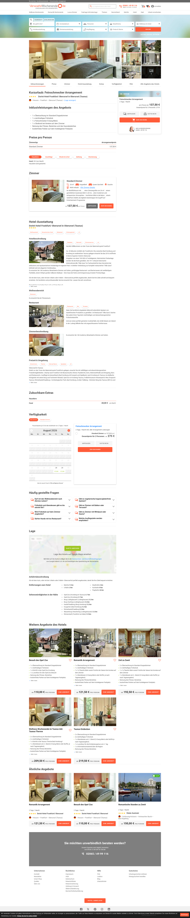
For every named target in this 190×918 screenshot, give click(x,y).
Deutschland (115, 12)
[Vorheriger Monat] (31, 430)
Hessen (36, 100)
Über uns (37, 884)
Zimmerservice (89, 242)
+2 (79, 232)
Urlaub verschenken (154, 12)
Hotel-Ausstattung (84, 84)
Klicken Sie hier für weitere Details (27, 916)
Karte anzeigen (72, 548)
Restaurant (70, 306)
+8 (70, 364)
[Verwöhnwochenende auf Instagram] (102, 909)
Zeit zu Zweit (124, 660)
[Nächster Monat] (68, 430)
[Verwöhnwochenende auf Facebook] (81, 909)
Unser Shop (38, 879)
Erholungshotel (70, 232)
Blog (98, 879)
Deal (142, 12)
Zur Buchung (106, 206)
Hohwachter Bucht (145, 816)
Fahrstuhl (78, 242)
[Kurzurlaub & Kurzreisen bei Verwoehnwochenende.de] (48, 6)
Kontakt (36, 874)
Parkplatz (69, 242)
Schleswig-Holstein (129, 816)
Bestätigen (184, 914)
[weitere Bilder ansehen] (131, 59)
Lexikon (99, 876)
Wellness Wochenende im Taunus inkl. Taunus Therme (46, 730)
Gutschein (104, 443)
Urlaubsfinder (101, 881)
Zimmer (67, 84)
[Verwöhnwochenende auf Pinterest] (95, 909)
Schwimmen (33, 364)
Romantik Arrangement (84, 660)
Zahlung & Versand (72, 886)
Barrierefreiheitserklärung (74, 891)
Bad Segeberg (123, 818)
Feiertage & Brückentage (89, 12)
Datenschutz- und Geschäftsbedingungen (87, 559)
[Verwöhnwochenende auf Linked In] (109, 909)
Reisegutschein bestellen (137, 876)
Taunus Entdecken (82, 729)
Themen (104, 12)
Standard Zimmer (36, 147)
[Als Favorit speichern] (158, 94)
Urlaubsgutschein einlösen (138, 874)
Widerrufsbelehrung (72, 888)
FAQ (131, 84)
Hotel (135, 12)
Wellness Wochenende (36, 12)
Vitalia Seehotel (132, 813)
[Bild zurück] (32, 59)
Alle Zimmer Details (87, 188)
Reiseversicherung (72, 884)
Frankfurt (43, 100)
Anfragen (92, 206)
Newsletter (37, 876)
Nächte (126, 12)
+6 (98, 242)
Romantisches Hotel (47, 232)
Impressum (69, 874)
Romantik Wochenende (55, 12)
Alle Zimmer (33, 419)
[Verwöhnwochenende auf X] (88, 909)
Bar (78, 306)
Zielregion (49, 20)
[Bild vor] (117, 59)
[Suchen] (91, 6)
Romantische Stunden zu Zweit (132, 804)
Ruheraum (33, 294)
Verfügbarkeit (117, 84)
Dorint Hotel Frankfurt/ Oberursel (50, 814)
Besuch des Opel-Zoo (38, 660)
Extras (101, 84)
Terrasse (85, 306)
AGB (67, 876)
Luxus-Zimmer (72, 12)
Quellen (36, 881)
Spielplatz (63, 364)
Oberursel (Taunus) (56, 100)
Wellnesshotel (34, 232)
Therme (43, 364)
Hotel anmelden (95, 900)
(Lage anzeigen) (70, 100)
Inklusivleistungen (37, 84)
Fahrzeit (38, 20)
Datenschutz (70, 879)
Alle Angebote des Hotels (150, 84)
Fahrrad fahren (53, 364)
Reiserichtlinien (71, 881)
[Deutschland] (30, 100)
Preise (54, 84)
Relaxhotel (60, 232)
